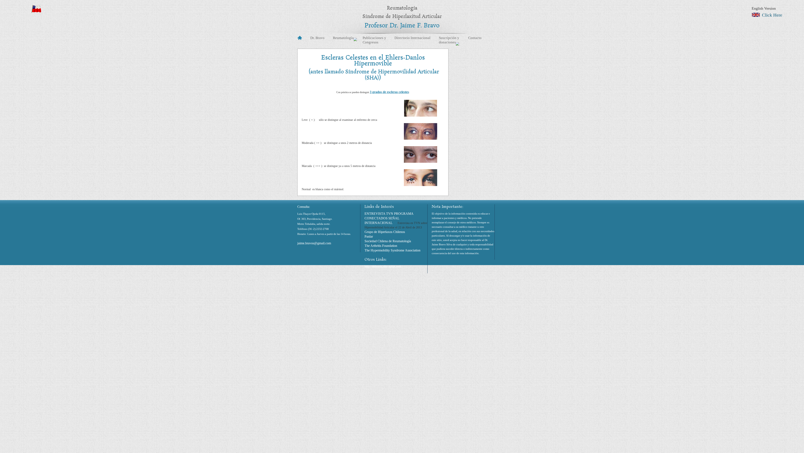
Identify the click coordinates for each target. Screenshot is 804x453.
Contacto (475, 38)
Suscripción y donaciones (449, 40)
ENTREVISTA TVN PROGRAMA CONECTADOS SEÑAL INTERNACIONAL (389, 218)
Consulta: (303, 206)
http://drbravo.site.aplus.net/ (383, 266)
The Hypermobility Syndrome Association (392, 250)
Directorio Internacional (412, 38)
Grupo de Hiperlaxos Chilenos (385, 232)
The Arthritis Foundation (381, 245)
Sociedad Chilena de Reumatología (388, 241)
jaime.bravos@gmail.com (314, 243)
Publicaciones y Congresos (374, 40)
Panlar (369, 236)
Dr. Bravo (317, 38)
